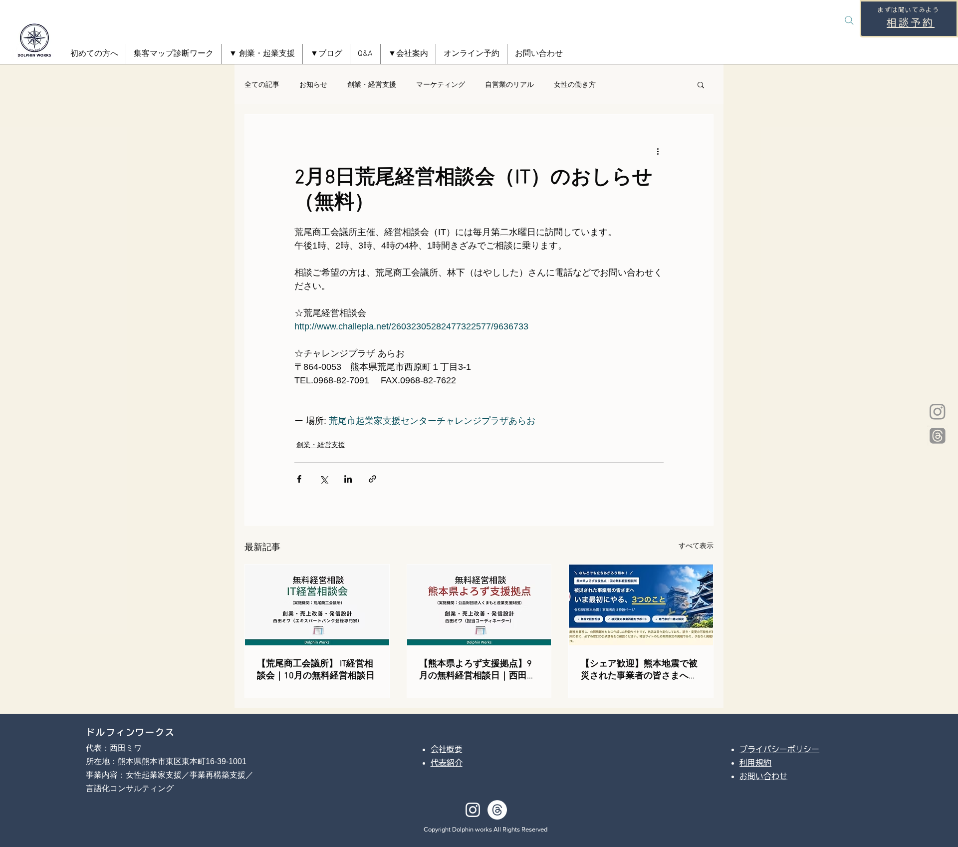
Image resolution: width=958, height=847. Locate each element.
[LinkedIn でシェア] (348, 479)
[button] (262, 54)
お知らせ (313, 84)
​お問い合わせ (763, 776)
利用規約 (755, 763)
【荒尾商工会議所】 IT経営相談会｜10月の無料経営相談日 (316, 670)
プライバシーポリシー (779, 749)
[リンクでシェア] (372, 479)
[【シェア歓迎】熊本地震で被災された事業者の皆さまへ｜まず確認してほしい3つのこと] (641, 605)
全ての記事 (261, 84)
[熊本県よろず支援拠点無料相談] (479, 605)
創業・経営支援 (371, 84)
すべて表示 (696, 546)
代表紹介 (447, 763)
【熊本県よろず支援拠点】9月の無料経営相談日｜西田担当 (477, 670)
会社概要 (447, 749)
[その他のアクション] (658, 151)
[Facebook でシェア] (299, 479)
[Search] (849, 20)
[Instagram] (937, 411)
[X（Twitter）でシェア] (323, 479)
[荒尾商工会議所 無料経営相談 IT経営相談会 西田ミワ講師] (317, 605)
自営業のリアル (509, 84)
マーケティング (440, 84)
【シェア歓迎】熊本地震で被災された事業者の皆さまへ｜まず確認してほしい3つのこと (639, 670)
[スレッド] (937, 435)
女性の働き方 (575, 84)
